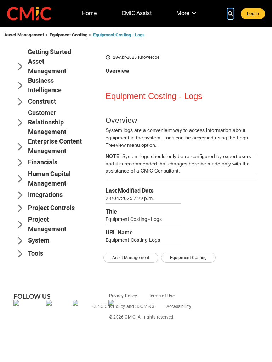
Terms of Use (162, 295)
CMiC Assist (136, 13)
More (182, 13)
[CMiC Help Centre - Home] (29, 13)
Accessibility (178, 306)
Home (89, 13)
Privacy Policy (123, 295)
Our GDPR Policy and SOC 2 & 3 (123, 306)
